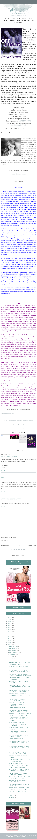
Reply (3, 470)
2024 (10, 621)
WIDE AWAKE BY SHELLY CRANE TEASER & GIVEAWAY (19, 777)
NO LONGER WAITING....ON (18, 739)
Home (19, 545)
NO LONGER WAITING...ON (17, 763)
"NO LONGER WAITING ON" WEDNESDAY (17, 792)
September (13, 652)
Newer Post (5, 545)
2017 (10, 636)
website (13, 174)
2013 (10, 644)
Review (19, 420)
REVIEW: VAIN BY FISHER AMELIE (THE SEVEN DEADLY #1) (20, 714)
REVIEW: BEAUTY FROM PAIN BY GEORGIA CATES (19, 663)
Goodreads (23, 129)
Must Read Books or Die (11, 498)
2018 (10, 634)
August (12, 654)
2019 (10, 631)
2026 (10, 617)
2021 (10, 627)
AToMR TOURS (25, 121)
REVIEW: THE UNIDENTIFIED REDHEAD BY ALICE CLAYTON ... (19, 695)
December (13, 646)
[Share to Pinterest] (18, 424)
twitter (24, 174)
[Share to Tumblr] (21, 424)
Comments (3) (19, 428)
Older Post (32, 545)
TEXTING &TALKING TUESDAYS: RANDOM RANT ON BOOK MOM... (19, 743)
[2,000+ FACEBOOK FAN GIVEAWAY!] (12, 812)
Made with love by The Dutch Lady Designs (22, 836)
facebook (18, 174)
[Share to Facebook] (16, 424)
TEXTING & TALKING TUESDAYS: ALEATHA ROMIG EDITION (19, 710)
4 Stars (11, 419)
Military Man (26, 419)
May (11, 661)
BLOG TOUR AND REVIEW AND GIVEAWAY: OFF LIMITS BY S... (19, 747)
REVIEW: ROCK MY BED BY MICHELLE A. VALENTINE (18, 753)
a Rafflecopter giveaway (7, 413)
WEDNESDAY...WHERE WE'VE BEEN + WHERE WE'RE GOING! (19, 671)
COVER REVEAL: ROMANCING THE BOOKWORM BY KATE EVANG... (19, 719)
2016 (10, 638)
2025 (10, 619)
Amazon (30, 129)
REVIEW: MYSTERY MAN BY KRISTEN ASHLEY (18, 773)
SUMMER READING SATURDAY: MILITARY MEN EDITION (19, 691)
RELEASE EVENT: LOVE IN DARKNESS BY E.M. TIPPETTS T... (19, 687)
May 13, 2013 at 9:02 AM (9, 456)
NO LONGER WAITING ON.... (18, 708)
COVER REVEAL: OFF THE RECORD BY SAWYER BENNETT (17, 704)
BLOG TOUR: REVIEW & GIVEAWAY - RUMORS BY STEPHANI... (18, 724)
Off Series (12, 420)
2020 (10, 629)
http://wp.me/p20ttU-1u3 (18, 125)
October (13, 650)
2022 (10, 625)
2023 (10, 623)
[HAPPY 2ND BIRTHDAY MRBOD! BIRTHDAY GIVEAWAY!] (25, 812)
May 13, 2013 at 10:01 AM (9, 479)
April (11, 795)
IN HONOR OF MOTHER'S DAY (18, 750)
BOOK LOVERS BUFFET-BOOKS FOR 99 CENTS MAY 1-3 (19, 788)
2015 (10, 640)
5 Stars (17, 419)
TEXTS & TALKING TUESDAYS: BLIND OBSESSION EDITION (19, 766)
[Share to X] (14, 424)
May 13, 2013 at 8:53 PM (9, 499)
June (11, 659)
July (11, 656)
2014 (10, 642)
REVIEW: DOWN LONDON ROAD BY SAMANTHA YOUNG (19, 699)
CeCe (3, 477)
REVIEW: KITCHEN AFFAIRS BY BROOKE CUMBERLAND (19, 770)
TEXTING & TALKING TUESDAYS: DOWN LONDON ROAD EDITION (20, 674)
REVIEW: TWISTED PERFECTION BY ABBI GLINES (19, 760)
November (13, 648)
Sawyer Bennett (29, 420)
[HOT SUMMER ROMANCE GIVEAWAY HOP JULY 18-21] (12, 825)
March (12, 797)
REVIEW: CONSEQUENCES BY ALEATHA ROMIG (19, 736)
